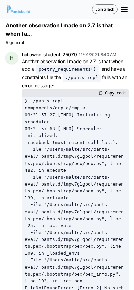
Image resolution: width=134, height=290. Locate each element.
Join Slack (104, 9)
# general (14, 42)
